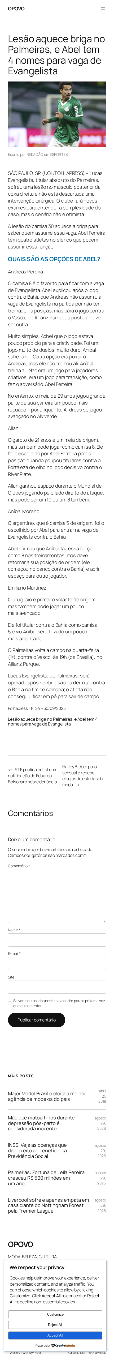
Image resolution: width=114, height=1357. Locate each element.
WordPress (97, 1352)
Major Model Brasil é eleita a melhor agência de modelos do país (47, 1096)
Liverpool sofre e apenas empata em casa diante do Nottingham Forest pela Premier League (48, 1205)
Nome (14, 929)
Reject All (55, 1325)
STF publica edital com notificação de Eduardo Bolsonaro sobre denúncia (32, 775)
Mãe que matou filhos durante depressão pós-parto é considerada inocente (41, 1123)
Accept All (55, 1335)
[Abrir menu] (103, 9)
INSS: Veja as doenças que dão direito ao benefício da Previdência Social (37, 1150)
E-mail (14, 953)
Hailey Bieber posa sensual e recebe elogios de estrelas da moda (82, 776)
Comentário (19, 865)
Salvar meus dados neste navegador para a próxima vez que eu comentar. (59, 1003)
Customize (55, 1314)
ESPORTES (58, 154)
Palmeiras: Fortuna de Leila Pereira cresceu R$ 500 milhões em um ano (46, 1178)
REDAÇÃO (35, 154)
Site (11, 977)
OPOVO (16, 8)
